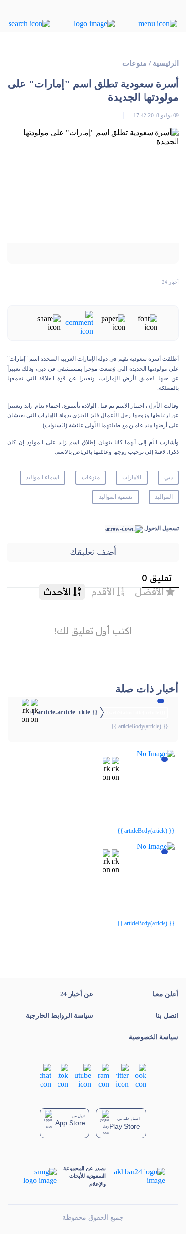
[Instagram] (103, 1075)
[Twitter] (122, 1075)
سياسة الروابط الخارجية (59, 1015)
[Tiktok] (63, 1075)
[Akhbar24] (135, 1176)
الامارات (131, 477)
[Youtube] (83, 1075)
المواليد (164, 496)
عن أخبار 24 (76, 994)
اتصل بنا (167, 1015)
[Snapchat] (45, 1075)
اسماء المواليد (42, 477)
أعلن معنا (165, 994)
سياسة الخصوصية (153, 1037)
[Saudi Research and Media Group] (39, 1176)
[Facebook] (140, 1075)
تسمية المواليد (116, 496)
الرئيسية (166, 63)
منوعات (134, 63)
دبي (168, 477)
